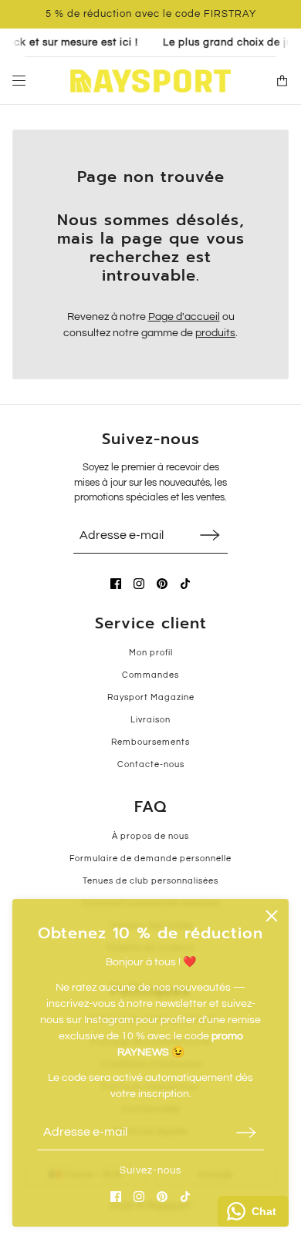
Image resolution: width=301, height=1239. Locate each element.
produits (215, 333)
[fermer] (271, 916)
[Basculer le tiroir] (18, 81)
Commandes (150, 675)
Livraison (150, 719)
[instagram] (138, 1196)
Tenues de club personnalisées (150, 881)
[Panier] (282, 80)
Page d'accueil (184, 316)
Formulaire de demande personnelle (150, 858)
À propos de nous (150, 836)
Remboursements (150, 742)
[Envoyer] (246, 1132)
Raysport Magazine (150, 697)
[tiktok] (185, 1196)
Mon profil (151, 652)
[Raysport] (150, 81)
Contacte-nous (150, 764)
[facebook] (115, 1196)
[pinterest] (162, 1196)
